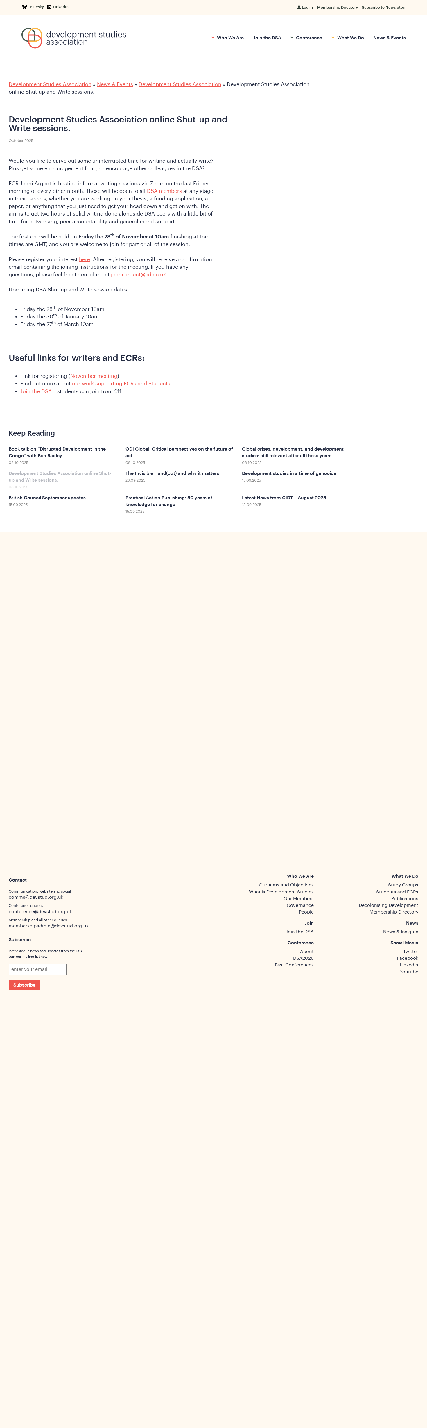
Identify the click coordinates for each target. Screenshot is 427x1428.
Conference (308, 37)
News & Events (389, 37)
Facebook (407, 958)
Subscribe (24, 985)
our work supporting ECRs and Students (121, 383)
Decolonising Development (388, 905)
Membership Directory (337, 7)
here (84, 259)
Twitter (410, 951)
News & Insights (400, 932)
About (307, 951)
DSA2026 (303, 958)
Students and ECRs (397, 892)
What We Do (350, 37)
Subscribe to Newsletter (384, 7)
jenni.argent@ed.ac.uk (138, 274)
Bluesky (38, 7)
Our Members (299, 898)
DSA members (165, 191)
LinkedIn (61, 7)
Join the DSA (267, 37)
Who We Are (230, 37)
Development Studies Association (50, 84)
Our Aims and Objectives (286, 885)
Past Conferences (294, 965)
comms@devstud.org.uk (36, 897)
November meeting (93, 376)
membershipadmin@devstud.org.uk (49, 926)
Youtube (409, 972)
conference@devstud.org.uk (40, 911)
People (306, 912)
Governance (300, 905)
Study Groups (403, 885)
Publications (404, 898)
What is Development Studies (281, 892)
